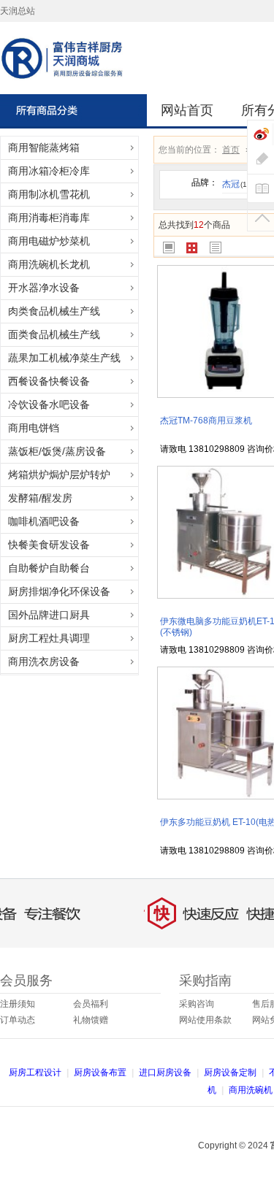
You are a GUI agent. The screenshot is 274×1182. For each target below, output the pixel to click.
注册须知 (17, 1004)
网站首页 (187, 110)
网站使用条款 (205, 1020)
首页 (231, 150)
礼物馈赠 (90, 1020)
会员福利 (90, 1004)
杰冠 (235, 184)
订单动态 (17, 1020)
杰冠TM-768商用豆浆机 (206, 420)
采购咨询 (196, 1004)
